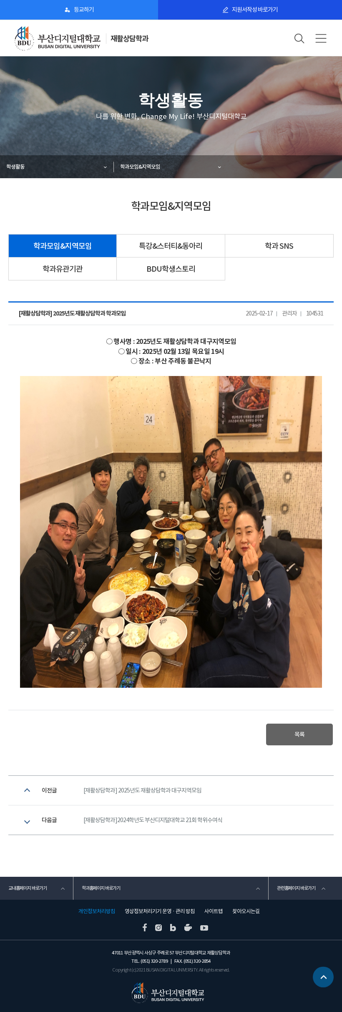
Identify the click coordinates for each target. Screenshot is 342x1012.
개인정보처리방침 (96, 911)
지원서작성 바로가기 (255, 9)
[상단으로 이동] (323, 977)
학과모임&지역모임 (140, 166)
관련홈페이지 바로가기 (296, 888)
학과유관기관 (63, 269)
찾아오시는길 (246, 911)
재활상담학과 (129, 38)
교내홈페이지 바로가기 (27, 888)
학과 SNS (279, 246)
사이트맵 (213, 911)
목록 (299, 734)
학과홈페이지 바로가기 (101, 888)
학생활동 (15, 166)
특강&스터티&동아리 (170, 246)
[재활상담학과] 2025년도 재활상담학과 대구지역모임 (142, 790)
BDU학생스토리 (170, 269)
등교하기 (84, 9)
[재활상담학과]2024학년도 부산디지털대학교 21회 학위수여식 (152, 820)
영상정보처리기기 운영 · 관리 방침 (160, 911)
